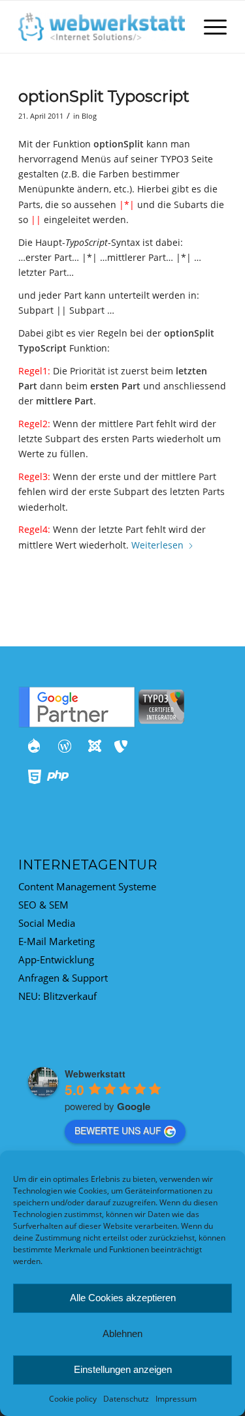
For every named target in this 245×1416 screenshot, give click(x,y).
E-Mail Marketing (56, 941)
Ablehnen (122, 1333)
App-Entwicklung (56, 959)
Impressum (176, 1398)
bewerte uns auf (117, 1130)
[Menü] (209, 27)
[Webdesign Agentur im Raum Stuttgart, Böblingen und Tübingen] (101, 27)
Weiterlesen (157, 545)
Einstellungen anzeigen (123, 1369)
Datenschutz (126, 1398)
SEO (27, 904)
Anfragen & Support (63, 977)
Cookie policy (73, 1398)
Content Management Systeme (87, 886)
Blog (89, 116)
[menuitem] (209, 27)
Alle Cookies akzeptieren (123, 1297)
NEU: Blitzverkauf (57, 995)
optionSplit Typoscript (103, 96)
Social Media (46, 922)
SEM (59, 904)
